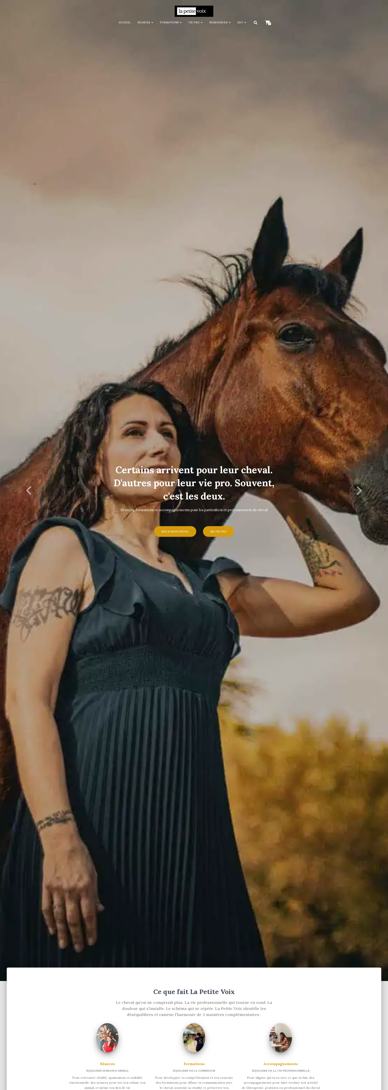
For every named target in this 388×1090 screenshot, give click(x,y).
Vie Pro (194, 22)
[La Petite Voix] (194, 11)
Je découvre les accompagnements (194, 527)
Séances (144, 22)
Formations (169, 22)
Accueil (125, 22)
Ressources (218, 22)
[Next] (359, 490)
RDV (240, 22)
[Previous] (29, 490)
